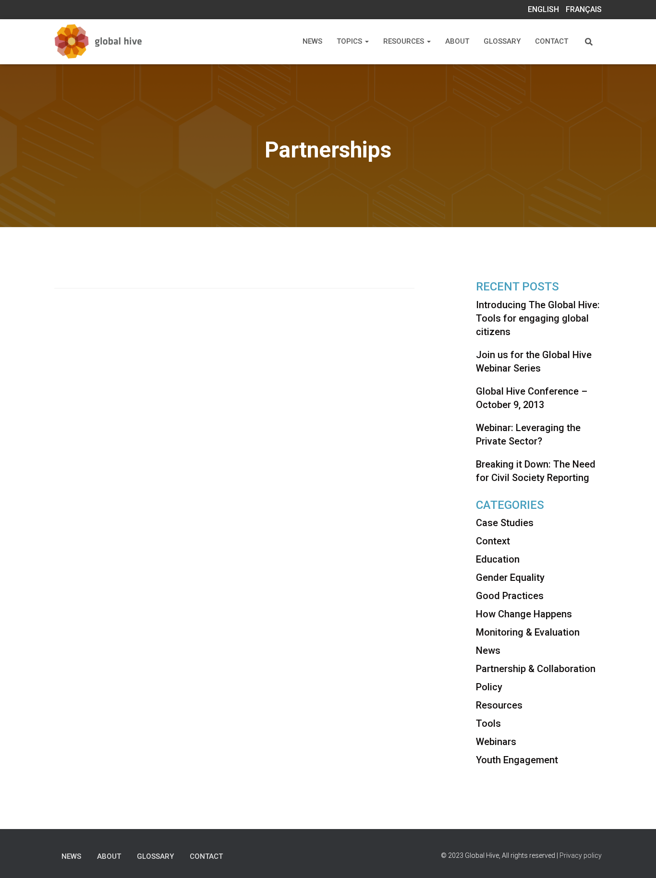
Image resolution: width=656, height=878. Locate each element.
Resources (404, 41)
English (543, 9)
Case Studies (505, 523)
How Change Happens (524, 614)
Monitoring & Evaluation (528, 632)
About (457, 41)
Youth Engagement (517, 760)
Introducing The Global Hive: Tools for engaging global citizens (538, 318)
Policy (489, 687)
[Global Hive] (110, 41)
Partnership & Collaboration (535, 668)
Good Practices (510, 595)
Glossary (502, 41)
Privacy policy (580, 855)
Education (498, 559)
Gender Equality (510, 577)
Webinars (496, 741)
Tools (488, 723)
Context (493, 541)
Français (584, 9)
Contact (551, 41)
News (312, 41)
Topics (350, 41)
